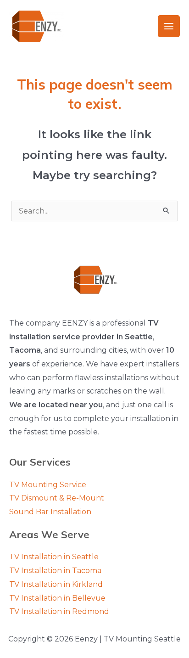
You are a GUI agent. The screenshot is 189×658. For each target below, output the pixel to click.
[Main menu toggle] (169, 26)
